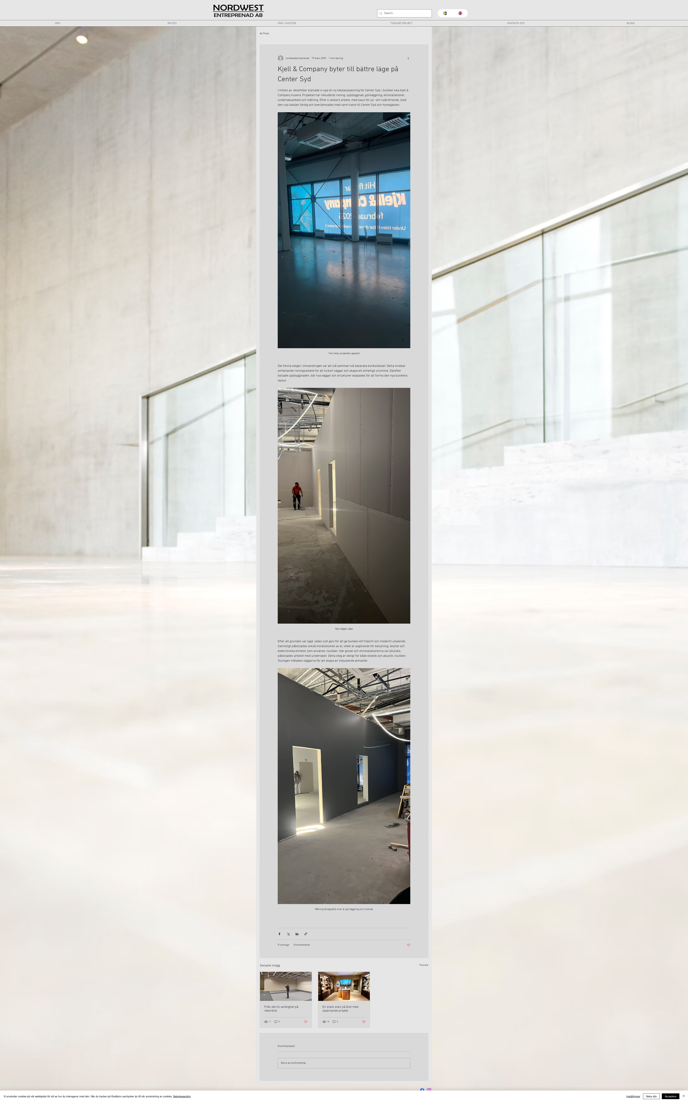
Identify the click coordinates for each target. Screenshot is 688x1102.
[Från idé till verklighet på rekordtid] (286, 986)
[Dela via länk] (305, 934)
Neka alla (651, 1096)
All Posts (264, 33)
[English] (460, 13)
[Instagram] (429, 1090)
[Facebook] (422, 1090)
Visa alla (423, 965)
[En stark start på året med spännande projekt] (344, 986)
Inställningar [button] (633, 1096)
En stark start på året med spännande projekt (340, 1009)
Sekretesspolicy (182, 1096)
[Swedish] (445, 13)
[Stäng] (684, 1096)
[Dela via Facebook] (279, 934)
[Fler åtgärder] (408, 58)
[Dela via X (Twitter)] (288, 934)
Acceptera (670, 1096)
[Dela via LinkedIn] (297, 934)
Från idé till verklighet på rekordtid (281, 1009)
